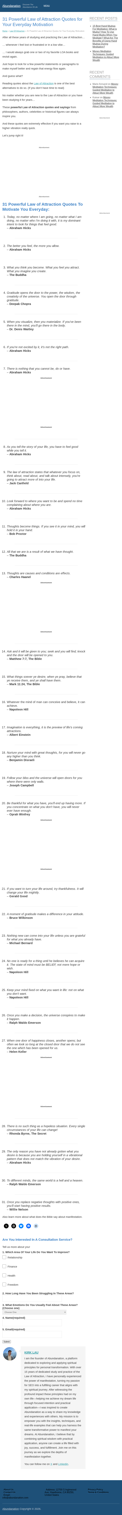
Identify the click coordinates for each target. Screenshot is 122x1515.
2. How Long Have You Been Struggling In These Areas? (38, 1293)
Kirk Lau (31, 1352)
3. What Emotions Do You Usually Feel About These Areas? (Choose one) (40, 1307)
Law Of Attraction (17, 31)
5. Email (13, 1329)
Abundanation (11, 5)
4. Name (13, 1317)
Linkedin (63, 1464)
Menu (47, 5)
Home (4, 31)
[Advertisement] (43, 172)
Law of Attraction (44, 83)
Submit (7, 1342)
